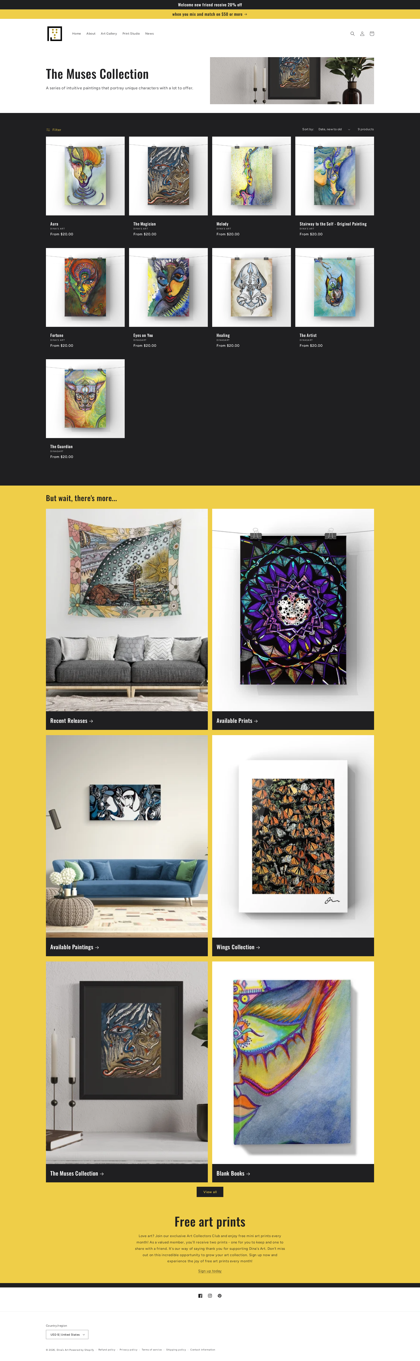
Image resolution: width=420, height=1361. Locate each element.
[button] (352, 34)
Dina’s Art (63, 1350)
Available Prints (234, 720)
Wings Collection (235, 947)
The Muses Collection (74, 1173)
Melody (223, 223)
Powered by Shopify (81, 1350)
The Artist (308, 335)
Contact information (202, 1349)
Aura (54, 223)
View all (210, 1192)
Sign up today (210, 1271)
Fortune (56, 335)
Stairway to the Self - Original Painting (333, 223)
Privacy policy (128, 1349)
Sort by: (308, 129)
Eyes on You (143, 335)
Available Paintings (71, 947)
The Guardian (61, 446)
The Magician (144, 223)
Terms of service (152, 1349)
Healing (223, 335)
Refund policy (107, 1349)
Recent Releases (69, 720)
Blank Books (231, 1173)
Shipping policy (176, 1349)
